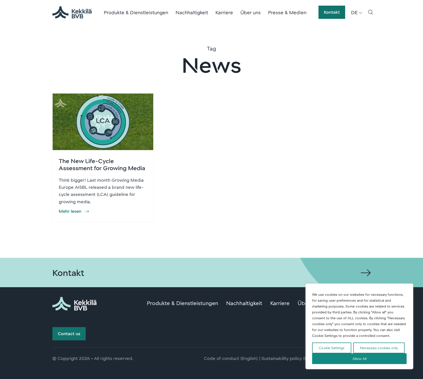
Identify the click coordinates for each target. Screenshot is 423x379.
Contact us (69, 333)
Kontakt (332, 12)
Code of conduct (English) (231, 358)
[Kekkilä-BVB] (74, 303)
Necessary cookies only (379, 348)
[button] (370, 12)
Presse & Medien (287, 12)
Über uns (250, 12)
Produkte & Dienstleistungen (136, 12)
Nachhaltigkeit (192, 12)
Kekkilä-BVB (72, 12)
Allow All (359, 358)
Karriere (224, 12)
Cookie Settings (331, 348)
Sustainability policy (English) (290, 358)
